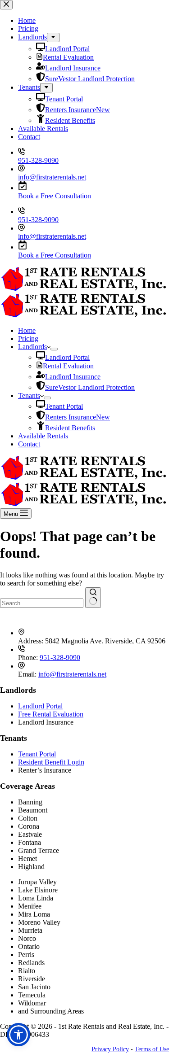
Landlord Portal (67, 357)
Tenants (29, 395)
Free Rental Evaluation (50, 714)
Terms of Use (152, 1049)
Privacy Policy (110, 1049)
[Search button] (93, 597)
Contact (29, 444)
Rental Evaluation (68, 366)
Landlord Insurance (72, 376)
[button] (18, 1034)
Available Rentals (43, 436)
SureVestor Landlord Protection (90, 387)
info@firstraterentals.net (52, 236)
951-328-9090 (38, 219)
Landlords (32, 346)
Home (27, 330)
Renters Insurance (77, 417)
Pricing (28, 338)
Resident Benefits (70, 428)
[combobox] (41, 603)
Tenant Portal (64, 406)
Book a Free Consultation (54, 255)
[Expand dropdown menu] (54, 349)
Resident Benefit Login (51, 762)
